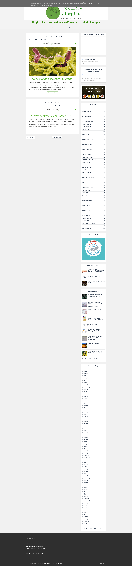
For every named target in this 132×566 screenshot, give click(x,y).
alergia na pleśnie (45, 114)
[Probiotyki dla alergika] (52, 61)
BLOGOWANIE (86, 134)
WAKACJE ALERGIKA (87, 197)
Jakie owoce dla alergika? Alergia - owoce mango (96, 352)
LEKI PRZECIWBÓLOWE (88, 152)
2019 (85, 414)
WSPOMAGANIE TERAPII (66, 79)
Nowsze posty (30, 137)
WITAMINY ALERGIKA (87, 203)
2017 (85, 452)
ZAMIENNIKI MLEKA (87, 220)
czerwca (85, 391)
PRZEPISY (85, 182)
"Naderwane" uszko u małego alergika (91, 277)
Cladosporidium (64, 115)
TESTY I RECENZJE (86, 195)
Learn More (92, 3)
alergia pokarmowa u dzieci (50, 78)
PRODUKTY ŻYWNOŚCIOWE (88, 177)
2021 (85, 403)
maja (85, 371)
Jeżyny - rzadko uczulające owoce (96, 282)
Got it (99, 3)
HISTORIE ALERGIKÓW (87, 142)
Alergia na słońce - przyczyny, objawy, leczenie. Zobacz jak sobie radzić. (96, 270)
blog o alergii (69, 78)
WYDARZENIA (86, 213)
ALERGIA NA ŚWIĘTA (87, 126)
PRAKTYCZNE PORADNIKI (88, 172)
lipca (85, 398)
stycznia (85, 412)
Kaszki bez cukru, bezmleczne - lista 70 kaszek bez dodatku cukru (96, 318)
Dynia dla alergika (93, 343)
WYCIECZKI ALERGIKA (59, 116)
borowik (56, 115)
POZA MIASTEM (50, 116)
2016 (85, 473)
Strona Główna (41, 27)
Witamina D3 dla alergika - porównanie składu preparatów (92, 359)
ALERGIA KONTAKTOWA (88, 109)
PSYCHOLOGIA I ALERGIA (88, 187)
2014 (85, 518)
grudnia (85, 377)
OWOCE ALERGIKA (87, 167)
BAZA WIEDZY (61, 78)
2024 (85, 375)
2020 (85, 409)
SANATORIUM (86, 192)
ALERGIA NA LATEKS (87, 111)
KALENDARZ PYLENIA (87, 144)
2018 (85, 430)
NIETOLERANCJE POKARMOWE (89, 159)
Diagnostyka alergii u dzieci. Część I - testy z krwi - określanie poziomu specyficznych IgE (96, 304)
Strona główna (57, 137)
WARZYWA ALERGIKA (87, 200)
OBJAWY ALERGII (86, 162)
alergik (37, 115)
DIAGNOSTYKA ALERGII (88, 139)
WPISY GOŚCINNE (87, 205)
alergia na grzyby (35, 114)
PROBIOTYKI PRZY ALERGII (53, 79)
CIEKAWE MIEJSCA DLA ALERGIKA (90, 137)
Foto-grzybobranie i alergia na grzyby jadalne (46, 106)
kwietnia (85, 373)
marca (85, 393)
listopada (86, 385)
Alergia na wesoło (72, 27)
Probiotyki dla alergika (37, 39)
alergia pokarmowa (36, 78)
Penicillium (43, 116)
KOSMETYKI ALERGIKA (87, 149)
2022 (85, 394)
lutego (85, 380)
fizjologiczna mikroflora (39, 79)
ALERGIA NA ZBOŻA (87, 124)
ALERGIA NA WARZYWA (88, 121)
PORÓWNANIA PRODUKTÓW (89, 170)
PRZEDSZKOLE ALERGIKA (88, 180)
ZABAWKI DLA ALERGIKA (88, 215)
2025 (85, 369)
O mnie (79, 27)
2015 (85, 494)
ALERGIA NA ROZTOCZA (88, 119)
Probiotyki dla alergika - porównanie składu (95, 295)
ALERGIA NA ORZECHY (87, 114)
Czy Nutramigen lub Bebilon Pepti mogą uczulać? (94, 330)
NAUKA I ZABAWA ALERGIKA (89, 157)
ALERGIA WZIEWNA (87, 129)
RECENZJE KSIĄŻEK (87, 190)
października (86, 387)
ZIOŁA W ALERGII (86, 225)
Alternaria (43, 115)
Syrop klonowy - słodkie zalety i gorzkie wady (95, 310)
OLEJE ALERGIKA (86, 164)
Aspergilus (50, 115)
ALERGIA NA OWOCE (87, 116)
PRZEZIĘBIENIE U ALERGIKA (88, 185)
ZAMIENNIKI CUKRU (87, 218)
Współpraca (91, 27)
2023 (85, 382)
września (86, 389)
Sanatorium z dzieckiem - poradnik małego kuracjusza (95, 338)
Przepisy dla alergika (61, 27)
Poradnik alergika (50, 27)
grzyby (71, 115)
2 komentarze (55, 109)
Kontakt (85, 27)
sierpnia (85, 405)
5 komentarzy (57, 43)
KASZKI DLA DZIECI (87, 147)
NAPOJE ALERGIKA (87, 154)
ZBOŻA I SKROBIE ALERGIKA (89, 223)
